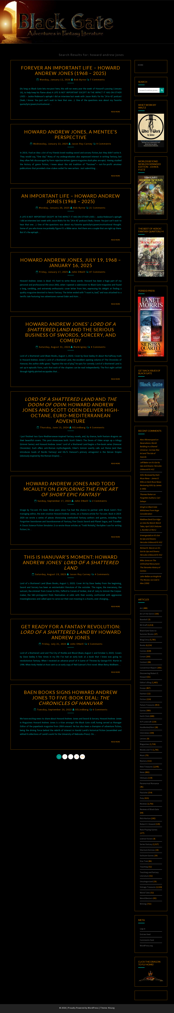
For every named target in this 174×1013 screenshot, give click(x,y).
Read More (116, 111)
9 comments (103, 143)
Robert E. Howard (147, 824)
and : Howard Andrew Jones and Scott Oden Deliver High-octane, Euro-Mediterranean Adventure (70, 410)
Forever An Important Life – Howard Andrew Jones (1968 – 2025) (70, 70)
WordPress (93, 1008)
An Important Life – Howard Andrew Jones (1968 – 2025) (70, 198)
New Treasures (146, 766)
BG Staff (143, 625)
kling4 (142, 507)
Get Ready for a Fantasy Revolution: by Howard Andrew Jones (70, 632)
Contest (143, 662)
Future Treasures (147, 705)
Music (142, 755)
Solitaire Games (147, 855)
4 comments (98, 346)
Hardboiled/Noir (147, 727)
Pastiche (143, 792)
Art (141, 608)
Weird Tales (145, 892)
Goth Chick (144, 716)
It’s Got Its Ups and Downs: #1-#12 (151, 466)
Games (143, 710)
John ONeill (78, 271)
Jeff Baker (144, 462)
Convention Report (148, 667)
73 (76, 757)
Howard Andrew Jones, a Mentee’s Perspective (70, 134)
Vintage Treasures (148, 887)
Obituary (144, 778)
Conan (142, 656)
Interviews (144, 733)
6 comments (95, 643)
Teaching (144, 866)
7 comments (97, 79)
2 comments (99, 500)
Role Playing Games (148, 829)
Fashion (143, 693)
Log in (142, 928)
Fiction (143, 699)
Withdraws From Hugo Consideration (149, 510)
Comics (143, 651)
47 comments (97, 271)
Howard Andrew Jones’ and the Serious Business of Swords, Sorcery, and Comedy (70, 332)
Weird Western (146, 898)
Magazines (144, 744)
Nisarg (111, 1008)
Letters (143, 738)
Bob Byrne (80, 79)
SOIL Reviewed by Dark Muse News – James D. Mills (149, 478)
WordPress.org (146, 945)
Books (142, 645)
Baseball (144, 619)
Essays (143, 688)
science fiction (146, 838)
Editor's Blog (145, 682)
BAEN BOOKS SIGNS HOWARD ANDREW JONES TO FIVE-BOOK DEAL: (70, 697)
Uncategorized (146, 881)
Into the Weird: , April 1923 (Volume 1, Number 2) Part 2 (150, 526)
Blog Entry (144, 639)
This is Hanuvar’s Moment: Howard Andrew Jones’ (71, 562)
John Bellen (145, 576)
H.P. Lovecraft (145, 721)
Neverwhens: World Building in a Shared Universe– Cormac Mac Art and (149, 450)
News (142, 772)
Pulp (142, 798)
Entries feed (145, 934)
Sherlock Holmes (147, 850)
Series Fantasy (146, 844)
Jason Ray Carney (81, 143)
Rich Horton (145, 818)
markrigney (80, 346)
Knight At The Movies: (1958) (150, 579)
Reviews (143, 803)
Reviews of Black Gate (149, 809)
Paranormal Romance (149, 783)
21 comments (97, 207)
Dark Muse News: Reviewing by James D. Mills (150, 485)
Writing (143, 904)
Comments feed (147, 940)
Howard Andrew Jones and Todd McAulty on (71, 489)
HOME (140, 65)
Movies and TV (146, 749)
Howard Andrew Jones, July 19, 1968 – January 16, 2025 (70, 262)
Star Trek (144, 861)
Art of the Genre (147, 613)
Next (82, 757)
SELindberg (79, 427)
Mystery (143, 761)
